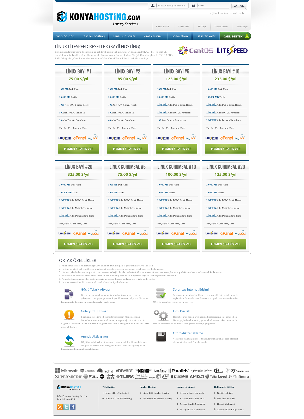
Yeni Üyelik (238, 13)
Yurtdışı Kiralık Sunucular (192, 404)
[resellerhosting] (93, 36)
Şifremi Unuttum (220, 13)
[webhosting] (65, 36)
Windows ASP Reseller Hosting (157, 398)
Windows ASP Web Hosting (118, 398)
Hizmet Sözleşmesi (226, 404)
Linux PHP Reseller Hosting (156, 393)
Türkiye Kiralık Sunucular (192, 409)
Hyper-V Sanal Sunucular (192, 393)
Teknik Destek (221, 26)
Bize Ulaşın (242, 26)
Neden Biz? (183, 26)
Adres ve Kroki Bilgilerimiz (230, 409)
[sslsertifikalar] (206, 36)
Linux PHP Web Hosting (117, 393)
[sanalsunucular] (124, 36)
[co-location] (180, 36)
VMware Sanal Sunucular (192, 398)
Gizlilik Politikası (225, 393)
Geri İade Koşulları (226, 398)
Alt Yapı (201, 26)
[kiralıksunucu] (153, 36)
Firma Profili (162, 26)
